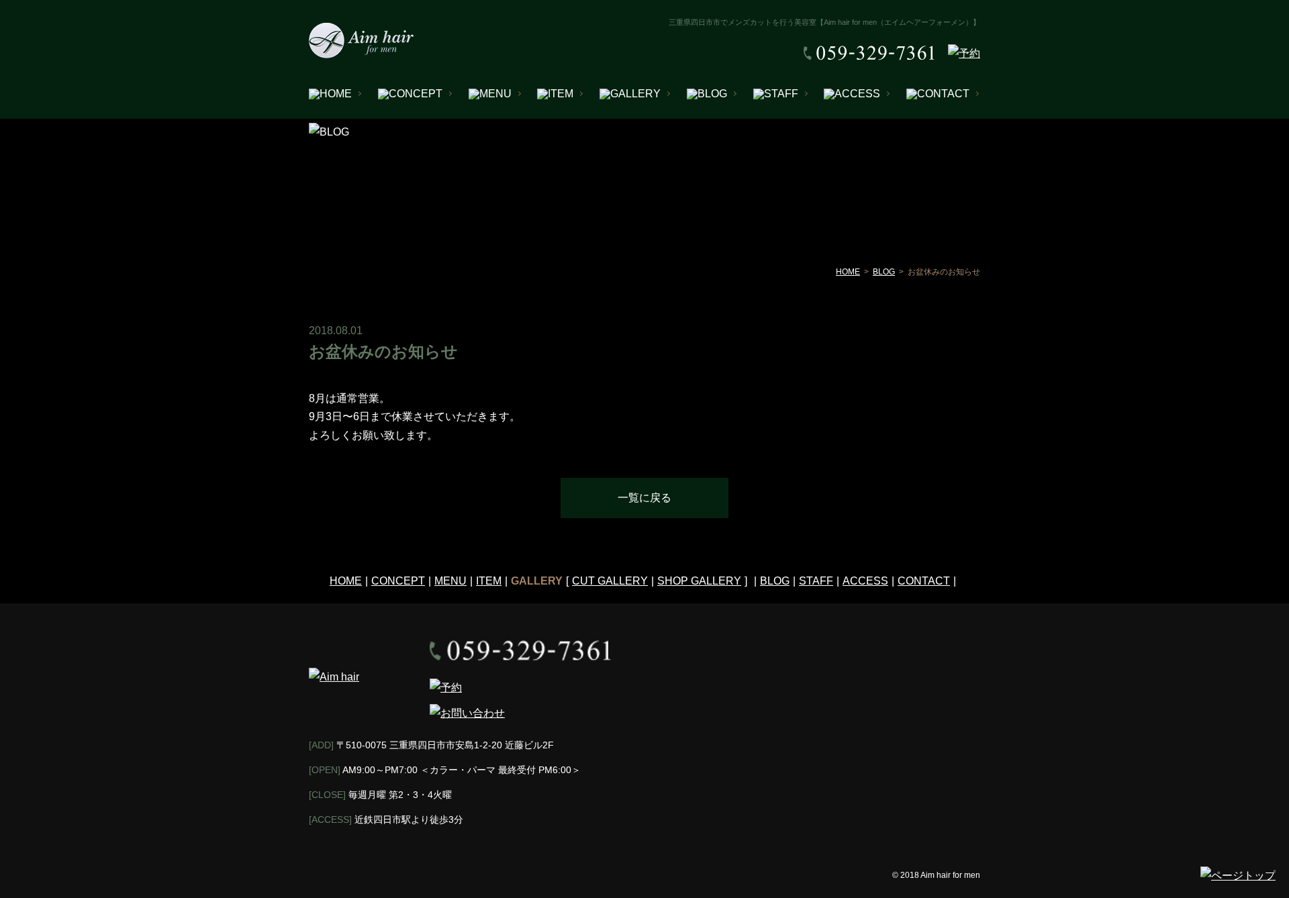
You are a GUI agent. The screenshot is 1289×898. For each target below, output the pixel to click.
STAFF (816, 581)
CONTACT (924, 581)
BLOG (884, 272)
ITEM (489, 581)
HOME (848, 272)
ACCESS (865, 581)
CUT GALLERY (610, 581)
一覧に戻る (644, 497)
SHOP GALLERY (699, 581)
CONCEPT (398, 581)
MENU (450, 581)
